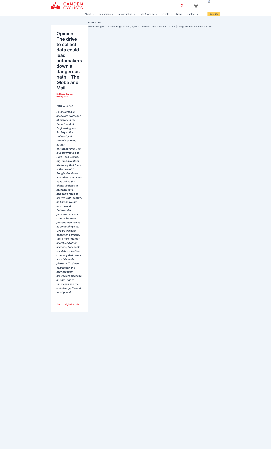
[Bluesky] (196, 6)
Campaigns (105, 14)
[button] (182, 6)
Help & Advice (147, 14)
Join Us (214, 14)
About (88, 14)
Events (165, 14)
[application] (92, 14)
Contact (191, 14)
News (179, 14)
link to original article (67, 304)
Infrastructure (125, 14)
